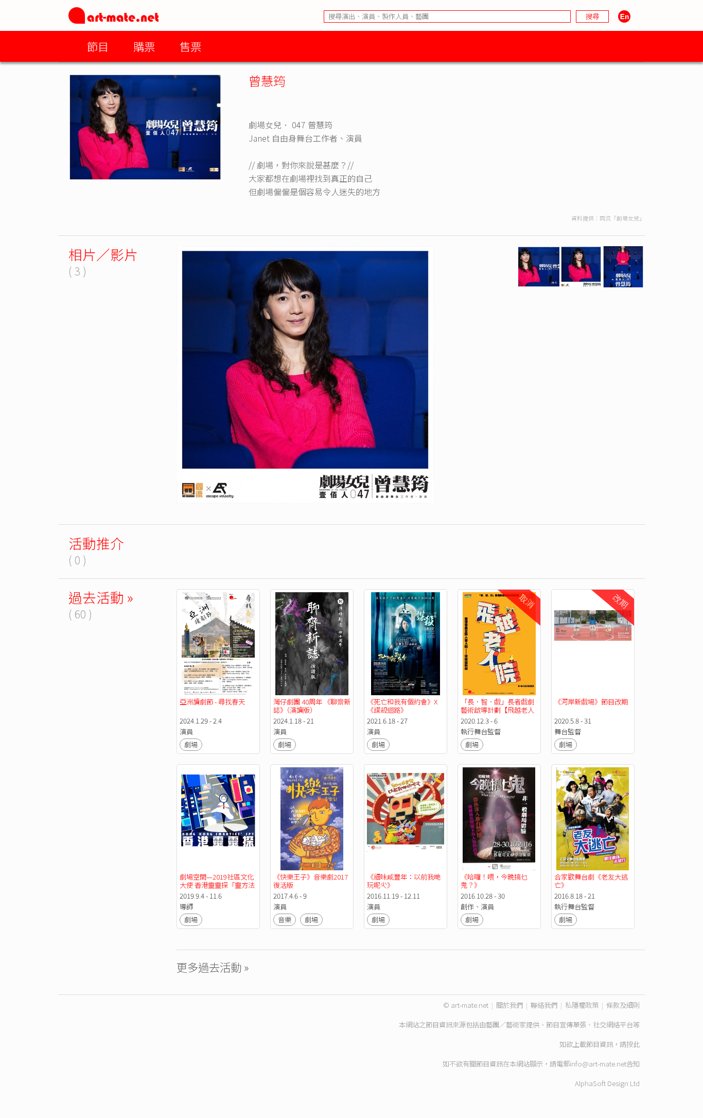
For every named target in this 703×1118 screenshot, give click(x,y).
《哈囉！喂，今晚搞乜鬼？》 (494, 881)
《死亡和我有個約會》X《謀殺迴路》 (402, 706)
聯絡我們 (544, 1005)
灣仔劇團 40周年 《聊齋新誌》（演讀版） (311, 706)
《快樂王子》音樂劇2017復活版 (310, 881)
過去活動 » (100, 597)
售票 (190, 46)
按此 (633, 1044)
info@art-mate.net (598, 1064)
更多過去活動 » (213, 967)
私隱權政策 (582, 1005)
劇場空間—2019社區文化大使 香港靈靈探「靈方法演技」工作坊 (217, 885)
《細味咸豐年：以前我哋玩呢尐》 (404, 881)
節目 (98, 46)
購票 (144, 46)
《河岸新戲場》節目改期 (591, 702)
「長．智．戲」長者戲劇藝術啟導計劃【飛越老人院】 (497, 710)
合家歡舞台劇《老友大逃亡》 (591, 881)
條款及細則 (623, 1005)
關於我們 (509, 1005)
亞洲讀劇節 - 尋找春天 (212, 702)
